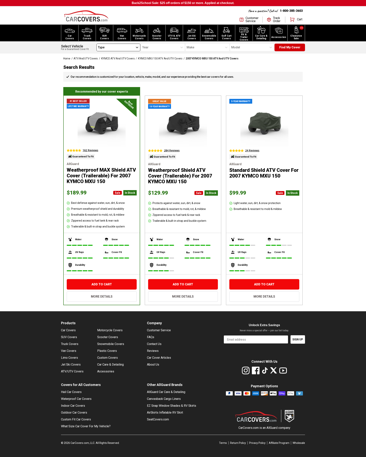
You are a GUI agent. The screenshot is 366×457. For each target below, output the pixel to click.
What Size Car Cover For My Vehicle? (86, 426)
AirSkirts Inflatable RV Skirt (165, 412)
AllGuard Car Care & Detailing (166, 392)
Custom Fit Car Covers (76, 419)
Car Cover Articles (159, 357)
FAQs (150, 337)
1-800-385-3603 (291, 11)
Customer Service (159, 330)
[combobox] (97, 47)
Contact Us (154, 344)
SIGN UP (297, 339)
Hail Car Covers (71, 392)
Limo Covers (69, 357)
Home (66, 58)
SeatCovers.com (158, 419)
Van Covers (68, 351)
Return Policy (238, 442)
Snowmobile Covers (110, 344)
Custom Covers (107, 357)
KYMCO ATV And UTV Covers (118, 58)
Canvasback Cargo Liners (164, 399)
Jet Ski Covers (71, 364)
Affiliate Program (279, 442)
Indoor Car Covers (73, 405)
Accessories (105, 371)
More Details (101, 296)
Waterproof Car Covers (76, 399)
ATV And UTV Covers (86, 58)
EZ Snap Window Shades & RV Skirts (171, 405)
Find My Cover (289, 47)
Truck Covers (69, 344)
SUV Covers (69, 337)
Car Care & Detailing (110, 364)
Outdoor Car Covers (74, 412)
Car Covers (68, 330)
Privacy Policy (257, 442)
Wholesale (299, 442)
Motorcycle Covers (110, 330)
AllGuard (272, 428)
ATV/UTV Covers (72, 371)
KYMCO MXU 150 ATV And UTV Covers (160, 58)
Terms (223, 442)
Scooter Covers (107, 337)
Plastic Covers (107, 351)
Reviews (153, 351)
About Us (153, 364)
